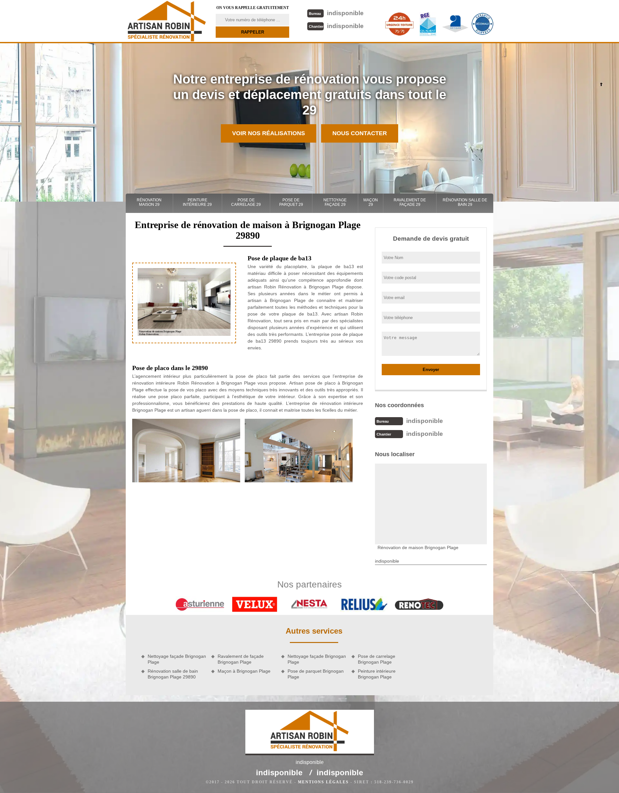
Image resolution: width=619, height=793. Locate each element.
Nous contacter (359, 133)
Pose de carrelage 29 (246, 202)
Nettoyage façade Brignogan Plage (177, 659)
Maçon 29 (370, 202)
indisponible (336, 13)
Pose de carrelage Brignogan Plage (376, 659)
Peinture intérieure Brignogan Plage (377, 673)
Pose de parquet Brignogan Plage (316, 673)
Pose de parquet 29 (291, 202)
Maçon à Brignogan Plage (244, 671)
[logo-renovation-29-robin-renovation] (167, 21)
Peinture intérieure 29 (197, 202)
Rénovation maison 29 (149, 202)
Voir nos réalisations (268, 133)
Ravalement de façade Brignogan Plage (241, 659)
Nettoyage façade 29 (335, 202)
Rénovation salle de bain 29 (465, 202)
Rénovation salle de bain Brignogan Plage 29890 (173, 673)
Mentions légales (323, 782)
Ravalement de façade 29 (410, 202)
